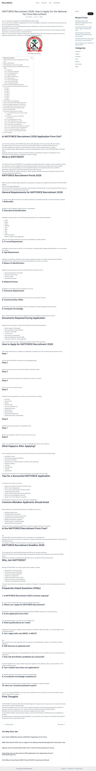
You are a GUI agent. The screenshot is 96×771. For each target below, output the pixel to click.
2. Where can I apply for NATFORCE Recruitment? (15, 117)
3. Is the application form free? (14, 119)
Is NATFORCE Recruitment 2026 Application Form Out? (16, 60)
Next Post (61, 724)
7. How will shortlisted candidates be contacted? (18, 125)
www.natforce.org (14, 186)
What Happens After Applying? (11, 101)
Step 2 (7, 89)
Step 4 (7, 92)
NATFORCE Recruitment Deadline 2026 (14, 107)
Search (77, 11)
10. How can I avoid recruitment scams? (16, 130)
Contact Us (71, 768)
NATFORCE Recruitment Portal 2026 (13, 65)
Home (37, 3)
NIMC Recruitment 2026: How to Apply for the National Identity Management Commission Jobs (33, 742)
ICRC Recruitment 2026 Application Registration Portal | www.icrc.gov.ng (83, 22)
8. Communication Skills (12, 81)
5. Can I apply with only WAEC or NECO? (16, 122)
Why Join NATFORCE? (9, 109)
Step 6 (7, 96)
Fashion (77, 54)
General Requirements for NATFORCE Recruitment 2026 (16, 67)
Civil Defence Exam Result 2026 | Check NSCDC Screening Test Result (25, 760)
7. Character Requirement (12, 79)
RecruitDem (7, 3)
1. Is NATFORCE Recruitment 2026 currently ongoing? (17, 113)
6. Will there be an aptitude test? (14, 124)
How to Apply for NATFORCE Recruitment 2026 (15, 86)
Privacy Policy (78, 768)
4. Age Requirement (11, 74)
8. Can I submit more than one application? (17, 127)
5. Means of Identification (12, 76)
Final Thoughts (8, 132)
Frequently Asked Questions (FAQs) (13, 111)
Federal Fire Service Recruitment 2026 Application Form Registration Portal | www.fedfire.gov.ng (27, 753)
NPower (77, 61)
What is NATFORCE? (9, 63)
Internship (77, 56)
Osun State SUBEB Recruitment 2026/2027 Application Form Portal (24, 737)
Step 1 (7, 88)
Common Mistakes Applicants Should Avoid (15, 104)
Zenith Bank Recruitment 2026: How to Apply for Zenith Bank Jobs (83, 28)
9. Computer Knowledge (12, 83)
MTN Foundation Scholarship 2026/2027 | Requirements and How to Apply (83, 34)
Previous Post (8, 724)
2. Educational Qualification (12, 71)
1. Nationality (9, 70)
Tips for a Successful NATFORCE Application (15, 102)
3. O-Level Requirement (11, 73)
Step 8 (7, 99)
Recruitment (57, 3)
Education (44, 3)
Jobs (50, 3)
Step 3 (7, 91)
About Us (63, 768)
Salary (77, 66)
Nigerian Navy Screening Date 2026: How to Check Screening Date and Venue (28, 748)
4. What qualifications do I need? (14, 121)
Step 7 (7, 97)
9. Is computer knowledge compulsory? (16, 129)
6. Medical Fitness (10, 78)
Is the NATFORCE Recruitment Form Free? (15, 106)
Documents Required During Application (14, 84)
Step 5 (7, 94)
